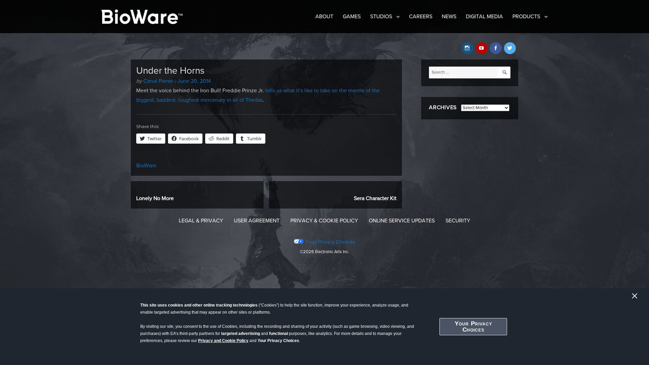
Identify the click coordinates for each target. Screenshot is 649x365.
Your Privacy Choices (473, 326)
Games (352, 16)
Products (526, 16)
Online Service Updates (402, 220)
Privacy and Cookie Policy (223, 340)
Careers (420, 16)
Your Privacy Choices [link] (330, 242)
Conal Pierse (158, 81)
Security (458, 220)
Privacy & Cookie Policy (324, 220)
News (449, 16)
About (324, 16)
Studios (381, 16)
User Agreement (257, 220)
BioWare (146, 165)
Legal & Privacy (201, 220)
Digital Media (484, 16)
